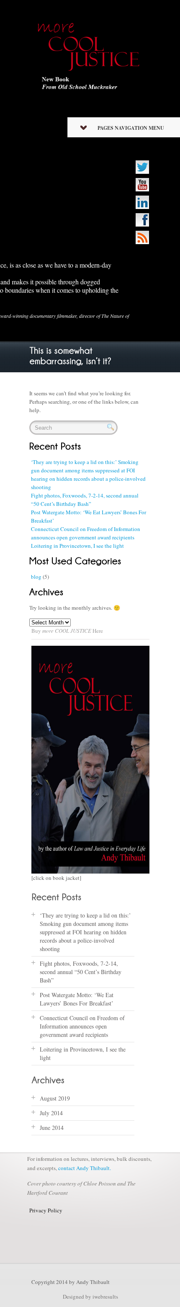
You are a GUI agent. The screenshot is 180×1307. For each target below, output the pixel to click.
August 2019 (55, 1098)
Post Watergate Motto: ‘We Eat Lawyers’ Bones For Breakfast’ (76, 999)
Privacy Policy (45, 1210)
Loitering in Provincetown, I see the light (77, 545)
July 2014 (51, 1113)
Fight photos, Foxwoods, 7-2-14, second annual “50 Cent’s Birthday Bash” (80, 971)
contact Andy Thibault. (84, 1168)
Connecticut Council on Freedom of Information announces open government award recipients (82, 1026)
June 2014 (52, 1128)
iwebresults (105, 1296)
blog (36, 576)
